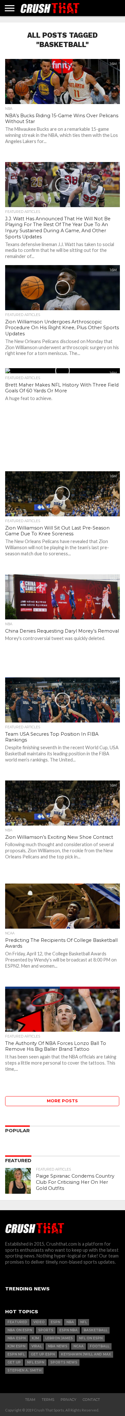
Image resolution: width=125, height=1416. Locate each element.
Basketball (95, 1330)
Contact (91, 1399)
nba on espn (19, 1330)
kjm (35, 1338)
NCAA (78, 1346)
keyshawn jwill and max (86, 1354)
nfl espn (35, 1362)
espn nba (68, 1330)
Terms (48, 1399)
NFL (83, 1322)
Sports (45, 1330)
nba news (57, 1346)
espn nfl (16, 1354)
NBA (70, 1322)
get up (14, 1362)
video (39, 1322)
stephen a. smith (24, 1370)
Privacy (68, 1399)
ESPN (55, 1322)
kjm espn (16, 1346)
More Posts (62, 1100)
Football (99, 1346)
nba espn (16, 1338)
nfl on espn (91, 1338)
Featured (17, 1322)
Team (30, 1399)
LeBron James (59, 1338)
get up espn (43, 1354)
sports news (63, 1362)
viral (36, 1346)
